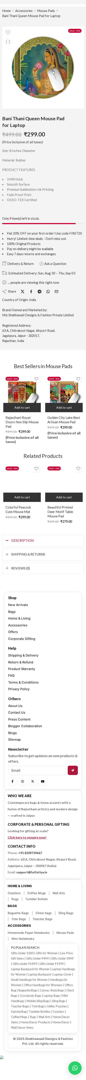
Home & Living (19, 618)
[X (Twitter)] (32, 781)
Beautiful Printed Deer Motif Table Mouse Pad (60, 511)
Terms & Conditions (23, 682)
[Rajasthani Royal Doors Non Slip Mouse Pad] (22, 393)
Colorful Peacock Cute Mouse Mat (18, 509)
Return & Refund (20, 662)
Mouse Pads (46, 11)
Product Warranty (21, 669)
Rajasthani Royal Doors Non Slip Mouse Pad (22, 422)
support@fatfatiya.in (31, 872)
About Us (15, 706)
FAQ (11, 676)
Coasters (14, 893)
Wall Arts (58, 893)
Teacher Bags (42, 919)
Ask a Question (55, 264)
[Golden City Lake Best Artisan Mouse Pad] (64, 393)
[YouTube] (43, 781)
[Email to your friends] (56, 291)
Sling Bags (65, 913)
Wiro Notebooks (22, 938)
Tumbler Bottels (36, 899)
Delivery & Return (20, 264)
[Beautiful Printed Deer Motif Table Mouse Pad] (64, 483)
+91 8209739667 (30, 853)
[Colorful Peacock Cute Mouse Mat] (22, 483)
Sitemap (14, 740)
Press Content (19, 719)
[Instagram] (22, 781)
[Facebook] (12, 781)
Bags (12, 612)
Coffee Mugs (36, 893)
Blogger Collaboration (25, 726)
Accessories (24, 11)
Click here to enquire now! (27, 837)
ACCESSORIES (19, 925)
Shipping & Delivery (23, 655)
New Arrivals (18, 605)
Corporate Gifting (21, 639)
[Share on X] (23, 291)
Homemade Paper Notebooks (29, 932)
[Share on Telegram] (39, 291)
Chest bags (44, 913)
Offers (13, 632)
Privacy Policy (19, 689)
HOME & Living (20, 886)
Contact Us (16, 713)
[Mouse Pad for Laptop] (43, 68)
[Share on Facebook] (31, 291)
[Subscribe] (73, 770)
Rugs (15, 899)
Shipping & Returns (28, 554)
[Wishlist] (7, 32)
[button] (22, 407)
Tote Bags (18, 919)
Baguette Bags (18, 913)
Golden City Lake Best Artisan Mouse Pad (63, 420)
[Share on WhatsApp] (48, 291)
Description (22, 540)
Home (6, 11)
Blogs (12, 733)
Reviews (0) (20, 568)
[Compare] (7, 41)
